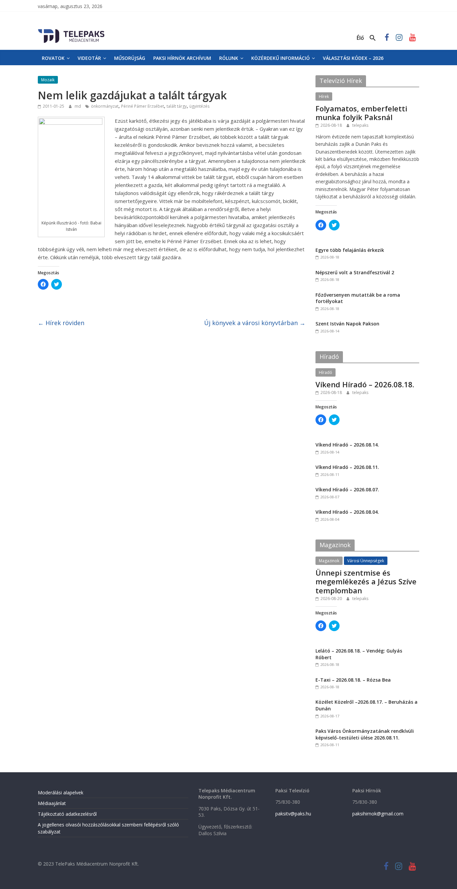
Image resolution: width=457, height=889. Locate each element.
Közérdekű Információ (280, 58)
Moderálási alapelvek (60, 792)
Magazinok (329, 561)
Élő (360, 37)
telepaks (360, 125)
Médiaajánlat (52, 803)
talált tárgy (177, 106)
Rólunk (228, 58)
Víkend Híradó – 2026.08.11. (347, 467)
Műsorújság (129, 58)
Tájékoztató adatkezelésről (67, 814)
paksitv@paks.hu (293, 813)
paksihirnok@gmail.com (377, 813)
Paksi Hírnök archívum (182, 58)
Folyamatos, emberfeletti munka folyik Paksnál (361, 112)
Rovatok (53, 58)
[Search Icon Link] (372, 38)
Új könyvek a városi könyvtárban (254, 323)
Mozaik (48, 80)
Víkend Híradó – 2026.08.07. (347, 489)
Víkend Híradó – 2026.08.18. (364, 384)
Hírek (324, 96)
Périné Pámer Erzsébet (142, 106)
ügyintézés (199, 106)
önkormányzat (104, 106)
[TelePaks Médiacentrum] (71, 30)
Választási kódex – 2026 (353, 58)
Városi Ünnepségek (365, 561)
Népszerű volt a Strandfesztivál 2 (354, 272)
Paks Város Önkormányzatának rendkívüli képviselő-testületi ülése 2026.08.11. (364, 734)
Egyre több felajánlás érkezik (349, 250)
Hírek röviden (61, 323)
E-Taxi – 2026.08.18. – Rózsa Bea (353, 680)
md (78, 106)
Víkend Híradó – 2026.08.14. (347, 444)
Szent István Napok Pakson (347, 323)
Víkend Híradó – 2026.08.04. (347, 512)
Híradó (325, 372)
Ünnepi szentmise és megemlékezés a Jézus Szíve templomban (366, 581)
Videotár (89, 58)
